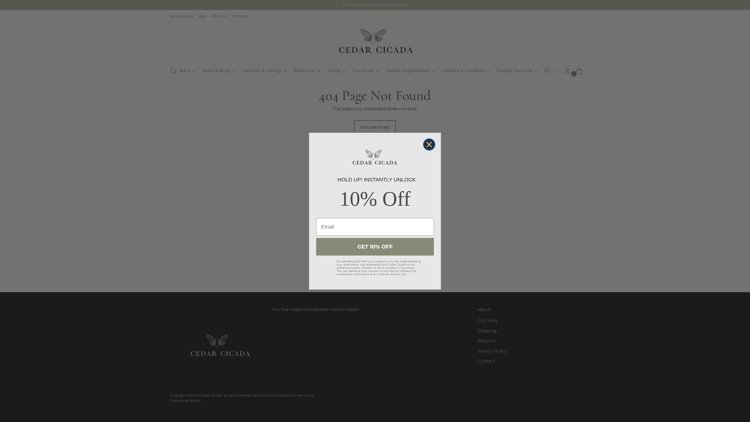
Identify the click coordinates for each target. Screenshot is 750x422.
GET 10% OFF (375, 247)
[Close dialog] (429, 144)
